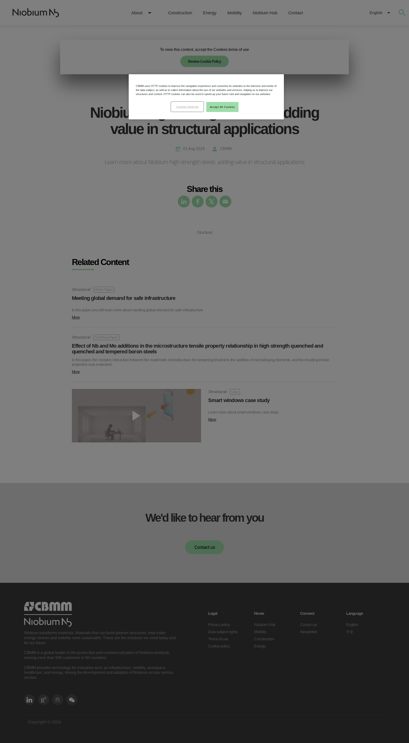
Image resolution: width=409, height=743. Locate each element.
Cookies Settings (187, 106)
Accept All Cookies (222, 107)
